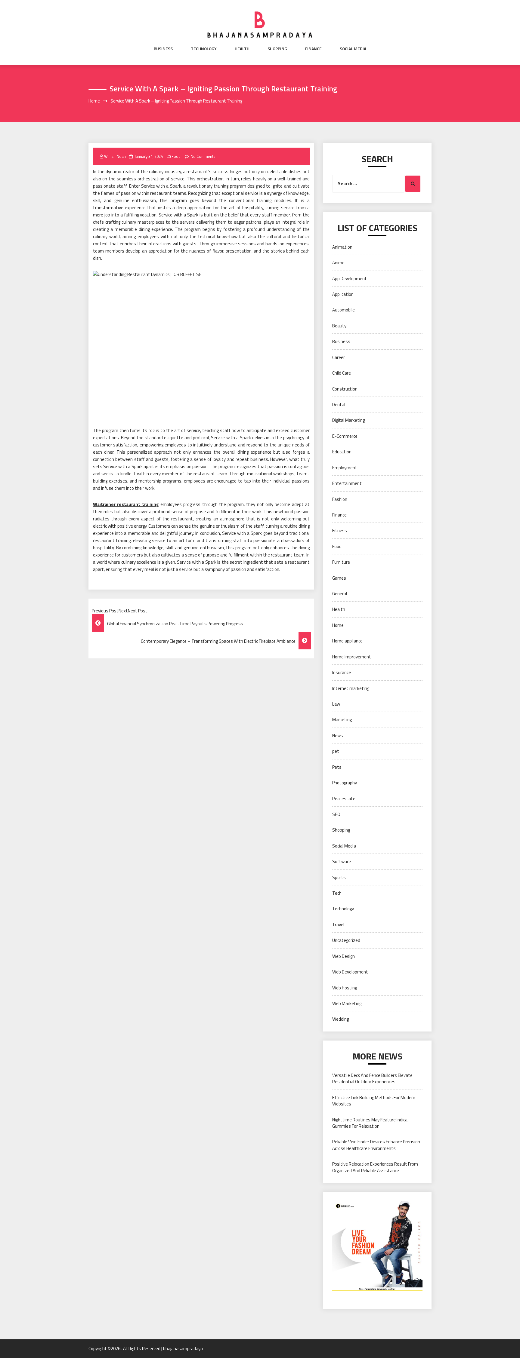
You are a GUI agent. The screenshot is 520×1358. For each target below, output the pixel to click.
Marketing (342, 719)
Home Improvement (351, 656)
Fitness (339, 530)
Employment (344, 467)
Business (163, 49)
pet (335, 751)
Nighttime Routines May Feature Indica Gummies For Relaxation (369, 1123)
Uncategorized (346, 940)
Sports (339, 877)
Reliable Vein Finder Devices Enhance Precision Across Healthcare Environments (376, 1144)
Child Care (341, 372)
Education (341, 451)
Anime (338, 262)
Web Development (350, 971)
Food (176, 156)
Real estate (343, 798)
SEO (336, 814)
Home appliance (347, 640)
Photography (344, 782)
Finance (313, 49)
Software (341, 861)
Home (338, 625)
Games (339, 578)
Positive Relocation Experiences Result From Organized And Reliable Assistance (375, 1167)
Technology (204, 49)
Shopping (277, 49)
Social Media (353, 49)
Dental (338, 404)
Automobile (343, 309)
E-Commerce (345, 436)
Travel (338, 924)
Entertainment (347, 483)
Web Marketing (346, 1003)
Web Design (343, 956)
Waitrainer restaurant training (126, 504)
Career (338, 357)
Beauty (339, 325)
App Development (349, 278)
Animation (342, 247)
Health (242, 49)
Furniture (341, 562)
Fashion (339, 499)
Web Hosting (344, 987)
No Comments (202, 156)
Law (336, 703)
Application (343, 294)
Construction (345, 388)
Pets (337, 767)
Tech (337, 893)
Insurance (341, 672)
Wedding (340, 1019)
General (339, 593)
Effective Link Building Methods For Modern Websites (373, 1100)
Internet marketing (350, 688)
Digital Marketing (348, 420)
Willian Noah (115, 156)
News (337, 735)
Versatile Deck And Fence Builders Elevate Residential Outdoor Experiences (372, 1078)
